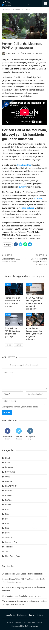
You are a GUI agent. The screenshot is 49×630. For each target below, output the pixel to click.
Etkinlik (8, 458)
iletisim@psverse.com (30, 626)
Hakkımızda (22, 615)
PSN (7, 528)
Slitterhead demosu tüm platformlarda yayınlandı (22, 596)
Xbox (7, 551)
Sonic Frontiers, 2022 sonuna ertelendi (11, 260)
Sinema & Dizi (11, 542)
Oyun (7, 476)
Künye (31, 615)
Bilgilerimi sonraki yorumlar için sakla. (21, 406)
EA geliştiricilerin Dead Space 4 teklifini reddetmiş (22, 573)
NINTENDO (10, 472)
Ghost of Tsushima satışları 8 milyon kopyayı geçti (39, 261)
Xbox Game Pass (12, 556)
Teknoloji (9, 546)
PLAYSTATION (11, 486)
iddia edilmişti (28, 207)
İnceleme (9, 467)
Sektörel (8, 537)
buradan (22, 186)
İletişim (40, 615)
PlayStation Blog (24, 164)
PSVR (8, 284)
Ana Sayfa (10, 615)
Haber (7, 462)
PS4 (7, 518)
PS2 (7, 509)
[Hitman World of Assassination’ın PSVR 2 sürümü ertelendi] (14, 289)
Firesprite (38, 198)
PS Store (9, 500)
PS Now (8, 490)
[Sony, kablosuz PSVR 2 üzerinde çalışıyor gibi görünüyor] (14, 319)
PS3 (7, 514)
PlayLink (8, 481)
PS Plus (8, 495)
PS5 (7, 523)
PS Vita (8, 504)
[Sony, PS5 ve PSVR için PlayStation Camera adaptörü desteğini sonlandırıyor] (35, 289)
